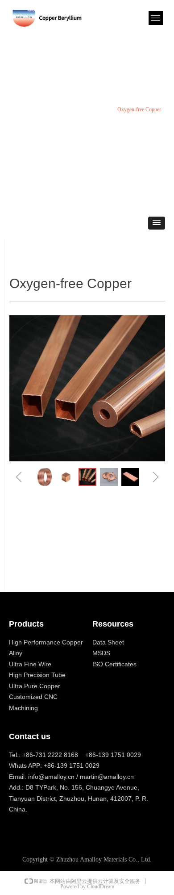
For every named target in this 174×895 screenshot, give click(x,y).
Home (15, 109)
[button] (156, 223)
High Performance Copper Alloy (69, 109)
